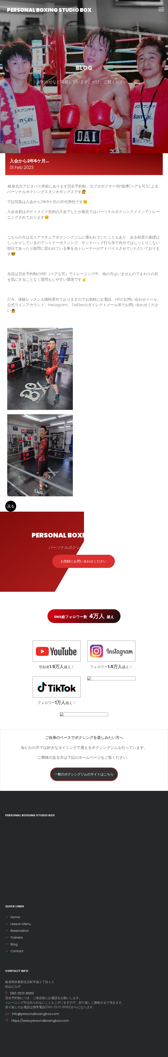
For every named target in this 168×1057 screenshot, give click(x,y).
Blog (14, 944)
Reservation (19, 931)
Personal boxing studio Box (49, 10)
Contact (16, 951)
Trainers (16, 937)
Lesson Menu (20, 924)
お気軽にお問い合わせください (84, 561)
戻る (10, 506)
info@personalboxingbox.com (35, 1014)
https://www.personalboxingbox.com (39, 1020)
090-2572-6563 (21, 993)
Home (15, 917)
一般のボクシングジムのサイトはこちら (84, 774)
